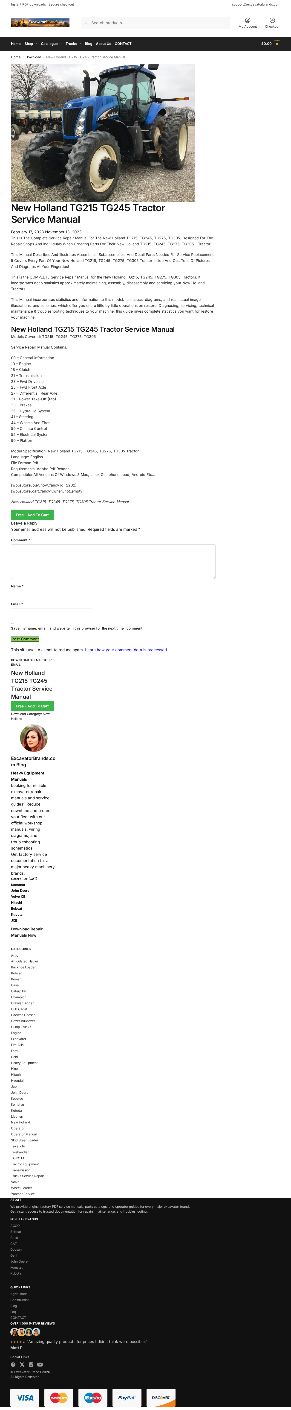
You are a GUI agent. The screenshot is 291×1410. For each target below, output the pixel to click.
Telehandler (20, 1152)
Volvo (15, 1182)
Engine (16, 1033)
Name (17, 586)
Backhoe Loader (23, 967)
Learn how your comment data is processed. (126, 650)
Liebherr (17, 1116)
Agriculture (18, 1294)
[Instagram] (31, 1365)
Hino (14, 1068)
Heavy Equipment (24, 1063)
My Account (248, 26)
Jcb (14, 1086)
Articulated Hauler (24, 961)
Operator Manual (24, 1134)
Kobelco (17, 1098)
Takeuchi (18, 1146)
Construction (19, 1300)
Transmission (20, 1170)
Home (15, 57)
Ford (14, 1051)
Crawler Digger (22, 1003)
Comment (20, 540)
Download (33, 57)
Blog (13, 1306)
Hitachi (16, 1074)
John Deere (19, 1092)
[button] (270, 44)
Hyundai (17, 1080)
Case (15, 985)
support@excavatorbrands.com (256, 4)
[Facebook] (13, 1365)
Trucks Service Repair (27, 1176)
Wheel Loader (21, 1188)
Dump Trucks (21, 1027)
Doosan (16, 1249)
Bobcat (16, 973)
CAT (13, 1244)
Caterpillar (18, 991)
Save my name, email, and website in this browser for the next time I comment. (77, 628)
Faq (13, 1312)
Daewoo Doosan (23, 1015)
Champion (18, 997)
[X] (22, 1365)
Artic (14, 955)
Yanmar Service (23, 1194)
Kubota (16, 1110)
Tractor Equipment (25, 1164)
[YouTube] (40, 1365)
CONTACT (18, 1317)
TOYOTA (18, 1158)
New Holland (20, 1122)
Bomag (16, 979)
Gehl (14, 1057)
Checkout (272, 26)
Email (17, 604)
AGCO (15, 1226)
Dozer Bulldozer (23, 1021)
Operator (18, 1128)
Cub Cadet (19, 1009)
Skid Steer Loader (24, 1140)
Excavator (18, 1039)
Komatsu (17, 1104)
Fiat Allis (17, 1045)
